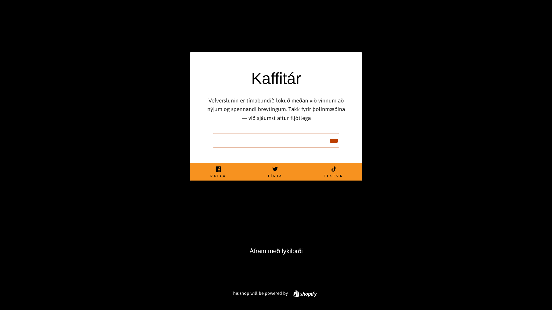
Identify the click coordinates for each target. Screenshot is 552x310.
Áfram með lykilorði (276, 251)
